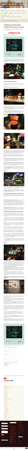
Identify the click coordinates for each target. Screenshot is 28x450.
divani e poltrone (23, 10)
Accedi (19, 441)
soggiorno (14, 13)
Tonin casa (23, 13)
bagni (4, 389)
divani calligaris (7, 29)
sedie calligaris (20, 29)
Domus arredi (5, 395)
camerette (13, 10)
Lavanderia (5, 404)
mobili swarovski (10, 13)
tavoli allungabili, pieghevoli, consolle (8, 417)
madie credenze (5, 13)
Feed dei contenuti (20, 442)
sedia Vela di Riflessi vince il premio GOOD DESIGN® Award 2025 (21, 430)
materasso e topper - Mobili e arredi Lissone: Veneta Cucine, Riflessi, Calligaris (13, 428)
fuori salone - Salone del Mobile (11, 28)
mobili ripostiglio (6, 409)
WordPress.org (19, 444)
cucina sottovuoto (18, 10)
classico (5, 392)
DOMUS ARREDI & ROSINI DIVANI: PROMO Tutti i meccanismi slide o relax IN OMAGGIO (13, 435)
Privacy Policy (2, 18)
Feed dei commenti (20, 443)
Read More (14, 449)
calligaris (17, 28)
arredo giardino (6, 388)
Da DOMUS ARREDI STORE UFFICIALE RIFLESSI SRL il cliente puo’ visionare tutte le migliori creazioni (11, 16)
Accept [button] (26, 448)
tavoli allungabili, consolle (3, 10)
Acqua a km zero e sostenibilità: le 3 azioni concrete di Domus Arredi (21, 425)
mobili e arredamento (6, 408)
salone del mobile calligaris (16, 29)
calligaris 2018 (19, 28)
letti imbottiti (5, 405)
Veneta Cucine (18, 13)
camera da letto (9, 10)
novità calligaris (11, 29)
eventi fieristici (5, 396)
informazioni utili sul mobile (7, 403)
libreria (1, 13)
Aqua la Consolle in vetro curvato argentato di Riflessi (13, 437)
